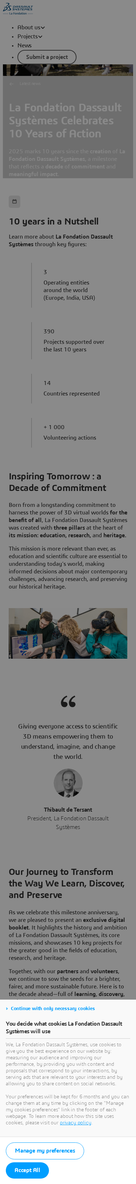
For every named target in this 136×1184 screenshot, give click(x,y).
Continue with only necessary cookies (53, 1008)
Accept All (27, 1170)
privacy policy (75, 1122)
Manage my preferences (45, 1151)
